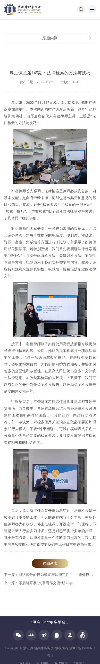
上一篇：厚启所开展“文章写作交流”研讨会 (38, 583)
